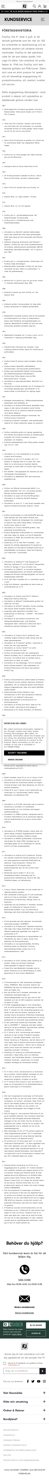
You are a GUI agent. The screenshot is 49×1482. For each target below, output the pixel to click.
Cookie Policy (13, 747)
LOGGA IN (35, 1333)
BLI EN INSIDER (36, 1325)
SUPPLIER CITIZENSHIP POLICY (15, 1445)
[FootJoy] (24, 6)
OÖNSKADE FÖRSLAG (11, 1440)
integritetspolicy (13, 1365)
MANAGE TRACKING (15, 759)
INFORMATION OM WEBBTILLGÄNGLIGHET (19, 1450)
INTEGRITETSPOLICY (11, 1430)
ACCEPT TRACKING (17, 753)
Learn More (17, 1334)
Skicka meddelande (24, 1313)
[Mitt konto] (39, 6)
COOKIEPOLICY (9, 1435)
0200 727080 (24, 1279)
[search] (34, 6)
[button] (3, 6)
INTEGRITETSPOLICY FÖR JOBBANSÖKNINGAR (21, 1460)
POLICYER (7, 1455)
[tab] (44, 6)
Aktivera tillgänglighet (24, 1)
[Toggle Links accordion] (24, 1393)
